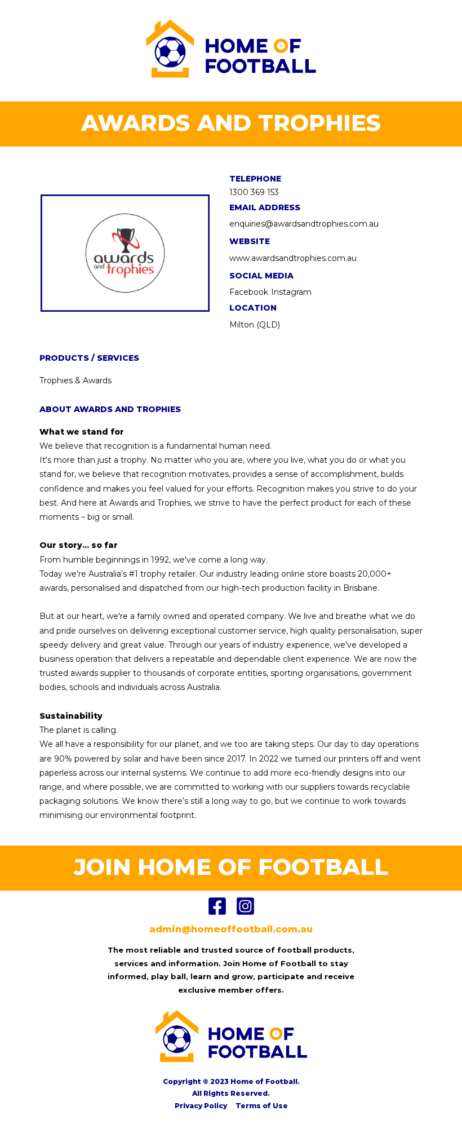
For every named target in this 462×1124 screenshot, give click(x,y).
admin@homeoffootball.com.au (231, 929)
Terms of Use (262, 1105)
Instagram (291, 292)
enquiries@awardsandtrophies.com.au (304, 224)
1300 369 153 (254, 192)
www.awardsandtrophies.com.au (293, 258)
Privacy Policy (201, 1105)
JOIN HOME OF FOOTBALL (231, 866)
